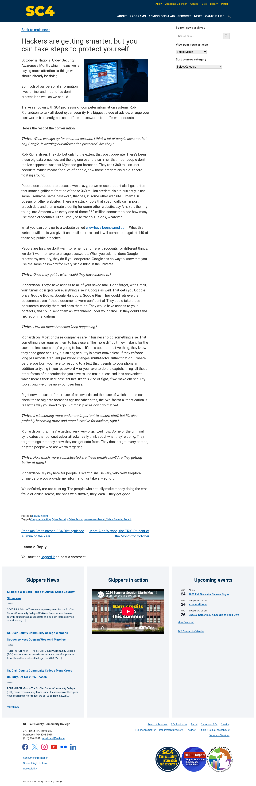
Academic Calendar (176, 3)
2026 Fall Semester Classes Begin (209, 594)
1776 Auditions (198, 604)
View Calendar (186, 622)
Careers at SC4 (209, 724)
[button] (229, 16)
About (122, 16)
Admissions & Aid (162, 16)
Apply (159, 3)
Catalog (225, 724)
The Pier (191, 730)
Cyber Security (60, 519)
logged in (48, 557)
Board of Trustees (158, 724)
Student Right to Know (35, 763)
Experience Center (145, 730)
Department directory (171, 730)
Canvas (194, 3)
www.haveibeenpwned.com (106, 227)
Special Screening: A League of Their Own (214, 615)
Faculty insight (40, 515)
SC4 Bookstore (179, 724)
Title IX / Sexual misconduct (214, 730)
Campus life (214, 16)
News (198, 16)
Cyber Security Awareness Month (87, 519)
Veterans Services (220, 735)
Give (204, 3)
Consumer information (35, 757)
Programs (138, 16)
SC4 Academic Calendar (191, 631)
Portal (224, 3)
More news (13, 706)
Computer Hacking (40, 519)
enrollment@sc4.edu (53, 738)
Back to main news (35, 30)
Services (184, 16)
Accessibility (30, 768)
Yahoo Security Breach (118, 519)
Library (214, 3)
